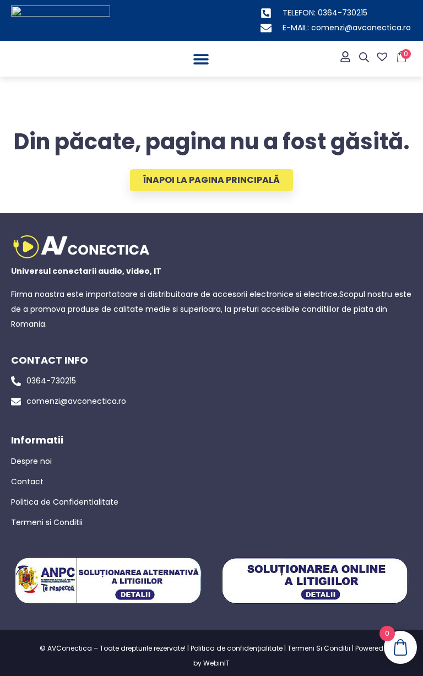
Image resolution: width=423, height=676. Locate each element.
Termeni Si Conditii (319, 648)
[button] (200, 58)
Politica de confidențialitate (237, 648)
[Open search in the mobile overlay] (364, 57)
